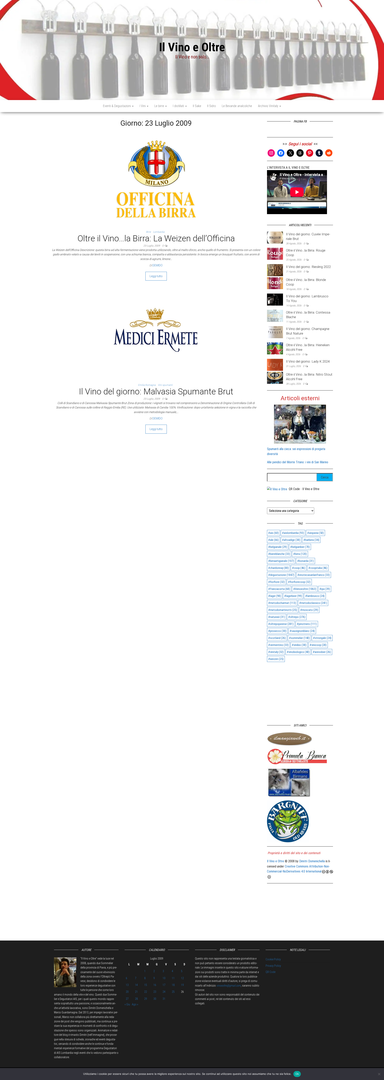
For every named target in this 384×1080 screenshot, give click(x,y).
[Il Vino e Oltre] (277, 489)
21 (136, 991)
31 (164, 998)
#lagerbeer (293, 596)
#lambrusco (315, 596)
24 (164, 991)
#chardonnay (278, 568)
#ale (273, 540)
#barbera (311, 540)
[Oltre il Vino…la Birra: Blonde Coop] (275, 283)
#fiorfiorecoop (299, 582)
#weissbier (322, 652)
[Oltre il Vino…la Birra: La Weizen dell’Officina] (156, 180)
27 (127, 998)
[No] (379, 1074)
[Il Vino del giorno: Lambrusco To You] (275, 299)
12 (182, 978)
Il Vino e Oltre (192, 47)
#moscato (309, 610)
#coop (298, 568)
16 (154, 985)
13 (127, 985)
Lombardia (158, 232)
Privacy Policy (273, 965)
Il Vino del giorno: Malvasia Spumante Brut (156, 391)
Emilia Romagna (147, 385)
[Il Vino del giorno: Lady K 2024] (275, 364)
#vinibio (299, 645)
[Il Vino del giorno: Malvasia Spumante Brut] (156, 333)
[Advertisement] (300, 691)
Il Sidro (211, 106)
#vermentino (278, 645)
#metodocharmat (282, 603)
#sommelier (299, 638)
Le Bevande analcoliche (237, 106)
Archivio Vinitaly (268, 106)
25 (173, 991)
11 (173, 978)
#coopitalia (317, 568)
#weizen (276, 659)
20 (127, 991)
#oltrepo (296, 617)
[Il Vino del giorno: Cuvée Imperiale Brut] (275, 237)
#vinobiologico (298, 652)
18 (173, 985)
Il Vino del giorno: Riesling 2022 (308, 267)
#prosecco (277, 631)
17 (164, 985)
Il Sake (197, 106)
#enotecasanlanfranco (313, 575)
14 (136, 985)
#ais (273, 533)
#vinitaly (276, 652)
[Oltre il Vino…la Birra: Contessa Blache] (275, 315)
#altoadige (291, 540)
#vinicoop (318, 645)
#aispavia (315, 533)
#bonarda (305, 561)
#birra (300, 554)
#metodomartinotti (282, 610)
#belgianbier (300, 547)
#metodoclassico (313, 603)
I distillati (179, 106)
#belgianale (277, 547)
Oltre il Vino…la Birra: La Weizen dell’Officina (156, 238)
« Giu (127, 1004)
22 (145, 991)
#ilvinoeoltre (304, 589)
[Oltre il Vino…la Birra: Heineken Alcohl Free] (275, 348)
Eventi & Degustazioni (117, 106)
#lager (274, 596)
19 (182, 985)
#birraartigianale (281, 561)
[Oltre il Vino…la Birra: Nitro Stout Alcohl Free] (275, 377)
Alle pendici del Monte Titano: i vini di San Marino (297, 462)
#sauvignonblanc (302, 631)
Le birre (159, 106)
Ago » (135, 1004)
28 (136, 998)
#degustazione (281, 575)
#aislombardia (293, 533)
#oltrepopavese (281, 624)
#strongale (322, 638)
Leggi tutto (156, 276)
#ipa (324, 589)
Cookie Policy (273, 959)
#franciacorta (279, 589)
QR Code (270, 972)
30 (154, 998)
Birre (148, 232)
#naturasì (276, 617)
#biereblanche (279, 554)
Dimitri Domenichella (312, 861)
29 (145, 998)
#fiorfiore (276, 582)
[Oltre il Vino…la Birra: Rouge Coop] (275, 254)
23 (154, 991)
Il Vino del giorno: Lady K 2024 (308, 361)
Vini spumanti (165, 385)
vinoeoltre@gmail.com (228, 985)
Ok (297, 1073)
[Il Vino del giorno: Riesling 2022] (275, 270)
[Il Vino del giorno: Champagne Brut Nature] (275, 332)
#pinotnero (307, 624)
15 (145, 985)
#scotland (277, 638)
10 (164, 978)
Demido (157, 265)
